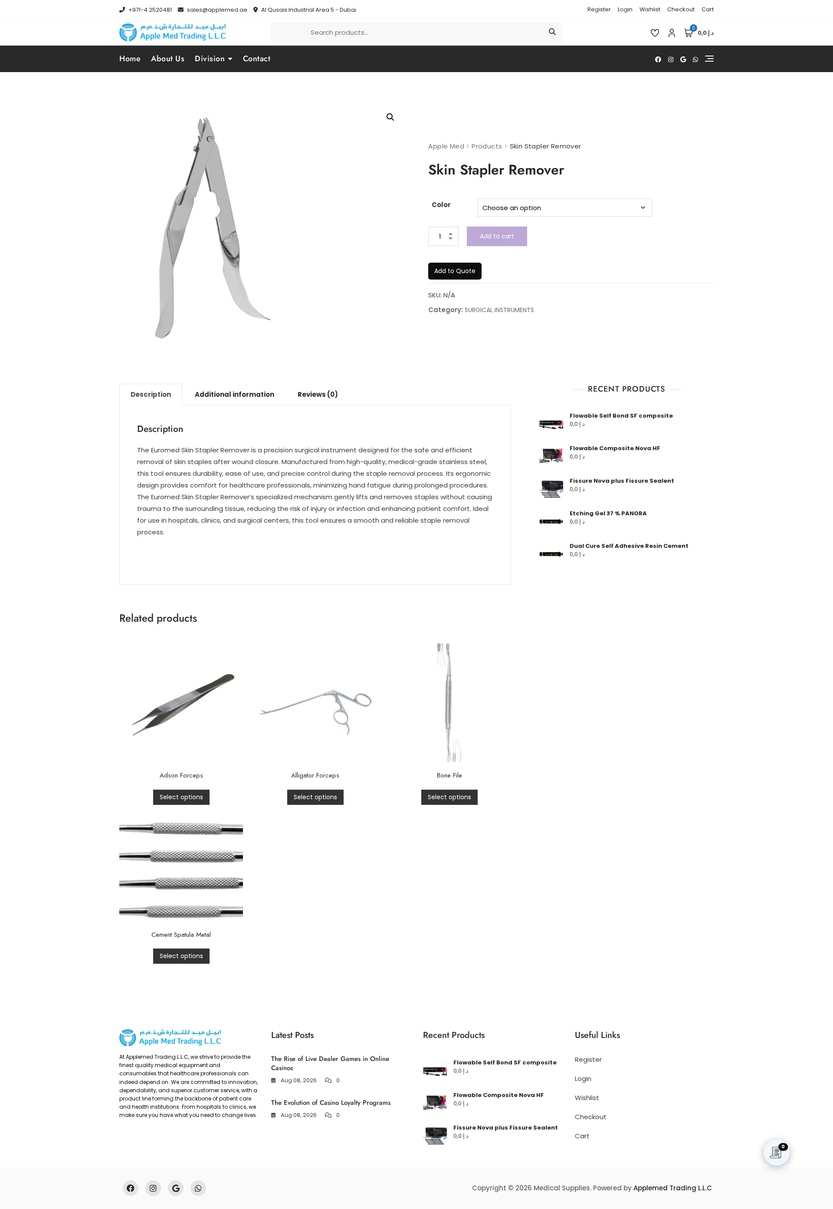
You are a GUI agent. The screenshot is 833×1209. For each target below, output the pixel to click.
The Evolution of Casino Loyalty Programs (330, 1102)
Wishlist (650, 9)
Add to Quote (455, 271)
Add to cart (497, 236)
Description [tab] (151, 394)
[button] (390, 117)
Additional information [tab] (234, 394)
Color (441, 204)
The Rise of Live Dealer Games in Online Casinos (330, 1063)
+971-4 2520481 (149, 10)
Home (130, 58)
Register (599, 9)
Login (625, 9)
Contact (257, 58)
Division (210, 58)
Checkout (681, 9)
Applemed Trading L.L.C (672, 1188)
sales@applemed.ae (216, 10)
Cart (708, 9)
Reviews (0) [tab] (318, 394)
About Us (167, 58)
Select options (181, 797)
